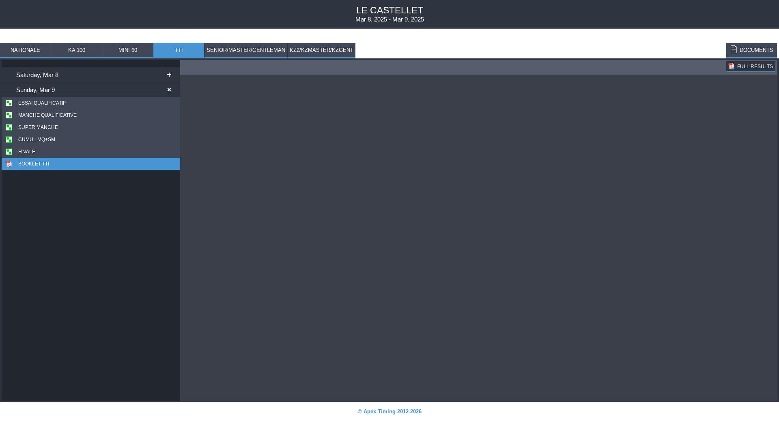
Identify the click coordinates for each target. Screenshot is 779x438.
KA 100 (76, 50)
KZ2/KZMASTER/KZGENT (321, 50)
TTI (179, 50)
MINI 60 (127, 50)
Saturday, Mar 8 (37, 74)
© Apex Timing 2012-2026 (390, 411)
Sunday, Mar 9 (35, 89)
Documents (756, 50)
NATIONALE (25, 50)
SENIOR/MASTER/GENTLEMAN (246, 50)
